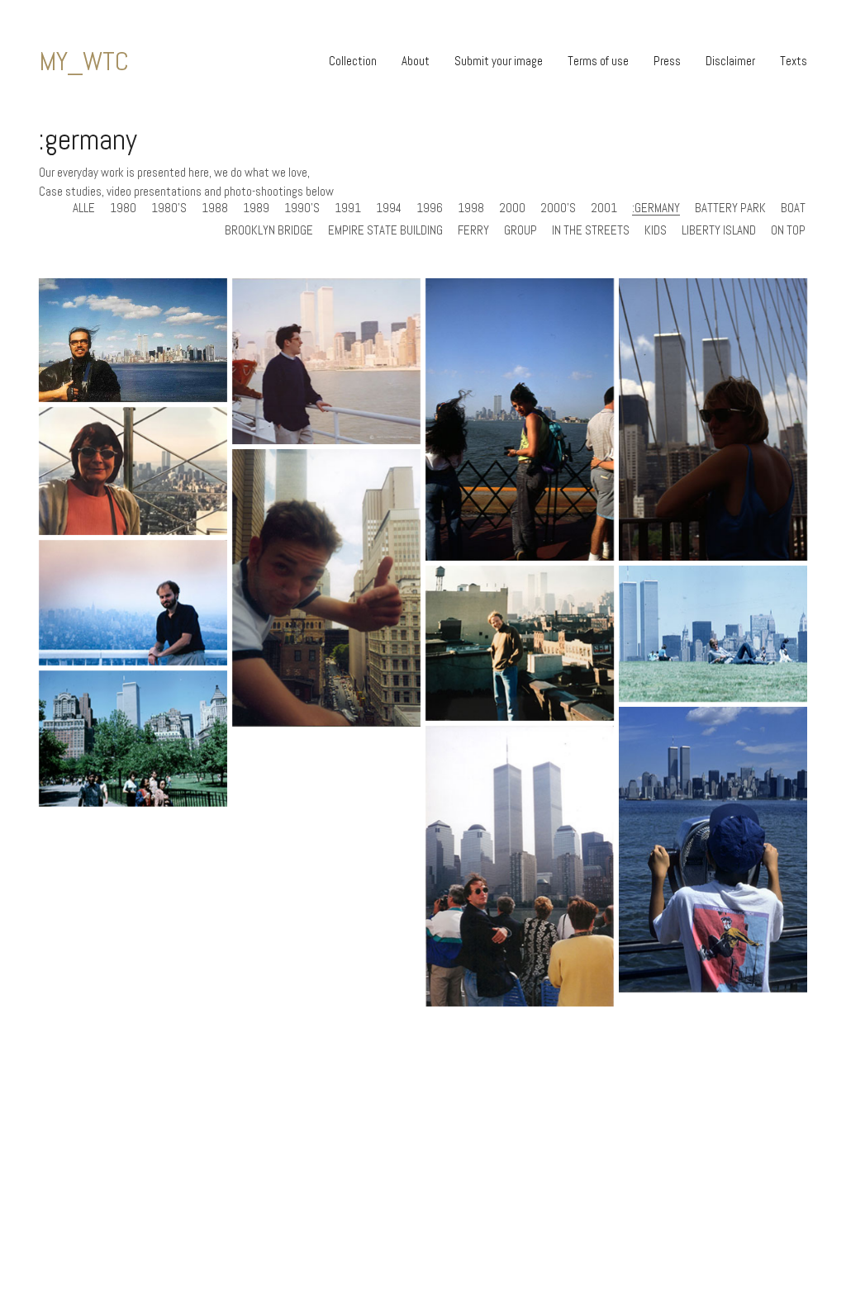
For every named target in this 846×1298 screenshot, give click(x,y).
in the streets (591, 230)
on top (788, 230)
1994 (389, 208)
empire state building (385, 230)
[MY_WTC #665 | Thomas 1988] (133, 603)
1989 (256, 208)
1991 (348, 208)
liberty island (719, 230)
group (520, 230)
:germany (656, 208)
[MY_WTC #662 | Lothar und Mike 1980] (713, 634)
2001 (604, 208)
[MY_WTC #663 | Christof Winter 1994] (519, 643)
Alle (84, 208)
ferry (473, 230)
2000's (558, 208)
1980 (123, 208)
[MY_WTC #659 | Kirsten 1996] (519, 866)
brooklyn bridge (269, 230)
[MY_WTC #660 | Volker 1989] (713, 849)
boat (793, 208)
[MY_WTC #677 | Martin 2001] (133, 340)
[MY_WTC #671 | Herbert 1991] (519, 419)
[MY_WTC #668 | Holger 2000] (326, 588)
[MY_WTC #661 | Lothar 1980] (133, 738)
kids (655, 230)
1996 (429, 208)
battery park (730, 208)
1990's (302, 208)
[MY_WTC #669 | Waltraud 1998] (133, 471)
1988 (215, 208)
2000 (512, 208)
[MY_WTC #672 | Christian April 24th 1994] (326, 361)
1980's (169, 208)
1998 (471, 208)
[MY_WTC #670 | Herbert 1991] (713, 419)
